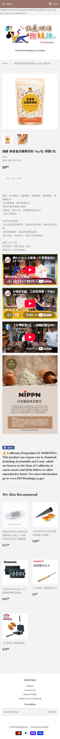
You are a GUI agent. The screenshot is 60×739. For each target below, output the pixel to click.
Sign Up (52, 712)
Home (5, 63)
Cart (55, 4)
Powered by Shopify (39, 727)
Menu (9, 4)
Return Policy (30, 694)
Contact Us (30, 690)
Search (30, 686)
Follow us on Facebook (30, 698)
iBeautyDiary (22, 727)
